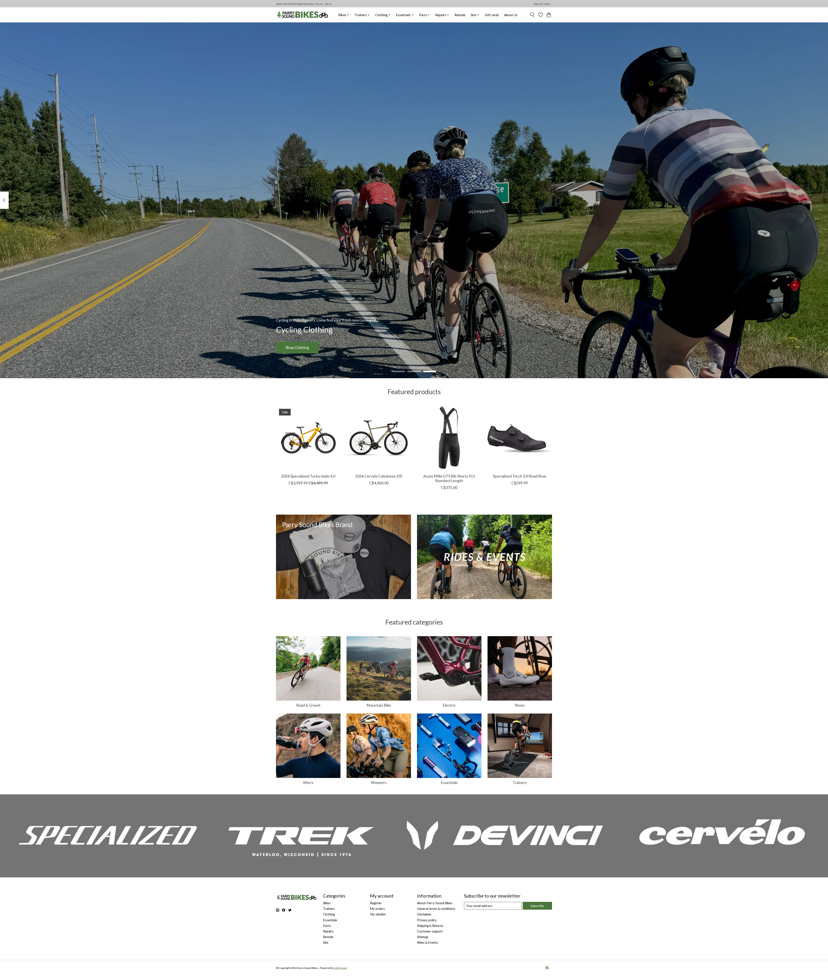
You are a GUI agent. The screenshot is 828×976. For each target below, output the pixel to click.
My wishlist (378, 914)
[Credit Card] (547, 968)
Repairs (328, 931)
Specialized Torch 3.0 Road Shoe (519, 476)
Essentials (449, 782)
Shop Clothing (297, 347)
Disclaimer (424, 914)
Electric (449, 705)
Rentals (460, 15)
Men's (308, 782)
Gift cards (492, 15)
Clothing (329, 914)
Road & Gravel (308, 705)
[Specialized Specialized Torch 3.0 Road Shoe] (520, 438)
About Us (511, 15)
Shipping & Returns (430, 926)
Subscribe (537, 906)
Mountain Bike (379, 705)
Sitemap (422, 937)
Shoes (520, 705)
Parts (327, 926)
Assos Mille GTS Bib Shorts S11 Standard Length (449, 478)
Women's (379, 782)
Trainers (520, 782)
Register (376, 903)
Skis (325, 942)
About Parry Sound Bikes (434, 903)
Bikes (327, 903)
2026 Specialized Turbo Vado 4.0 (308, 476)
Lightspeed (340, 968)
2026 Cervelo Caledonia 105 (378, 476)
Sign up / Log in (542, 3)
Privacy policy (427, 920)
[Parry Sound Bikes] (302, 15)
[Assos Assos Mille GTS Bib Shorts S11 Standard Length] (449, 438)
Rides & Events (427, 942)
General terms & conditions (436, 908)
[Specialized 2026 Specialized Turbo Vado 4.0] (308, 438)
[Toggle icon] (532, 15)
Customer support (430, 931)
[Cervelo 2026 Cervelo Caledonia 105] (379, 438)
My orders (377, 908)
